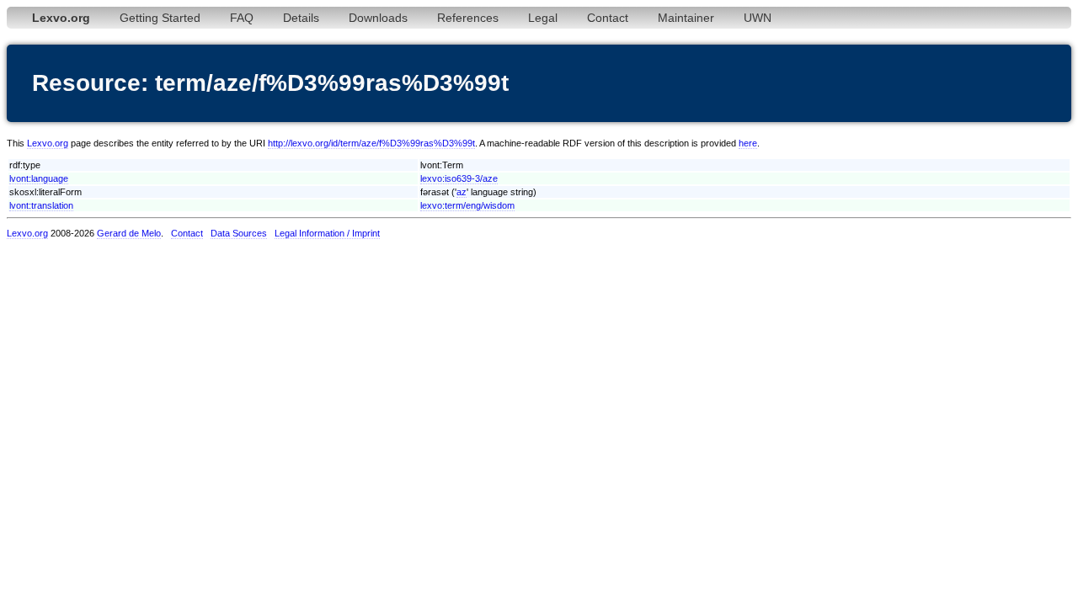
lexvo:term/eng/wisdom (467, 205)
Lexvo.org (47, 143)
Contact (607, 17)
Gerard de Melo (129, 233)
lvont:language (38, 178)
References (468, 17)
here (748, 143)
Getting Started (160, 17)
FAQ (241, 17)
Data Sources (239, 233)
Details (301, 17)
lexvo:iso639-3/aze (459, 178)
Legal (543, 17)
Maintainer (686, 17)
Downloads (378, 17)
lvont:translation (41, 205)
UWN (757, 17)
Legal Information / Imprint (327, 233)
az (461, 192)
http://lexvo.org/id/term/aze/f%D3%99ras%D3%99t (371, 143)
